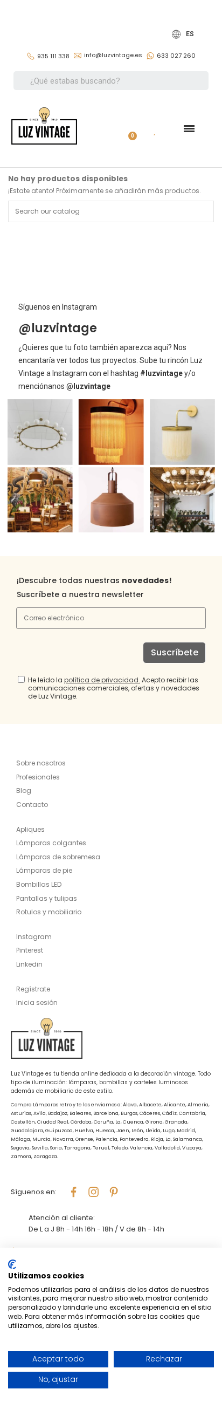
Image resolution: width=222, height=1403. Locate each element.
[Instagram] (93, 1192)
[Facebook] (73, 1192)
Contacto (32, 804)
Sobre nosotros (41, 763)
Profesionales (38, 777)
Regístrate (33, 989)
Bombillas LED (38, 884)
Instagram (34, 936)
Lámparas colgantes (51, 842)
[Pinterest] (113, 1192)
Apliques (30, 829)
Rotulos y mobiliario (48, 911)
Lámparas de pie (44, 870)
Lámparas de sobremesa (58, 856)
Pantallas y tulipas (46, 898)
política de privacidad (101, 680)
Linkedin (29, 964)
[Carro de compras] (128, 128)
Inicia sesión (37, 1002)
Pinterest (29, 950)
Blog (23, 790)
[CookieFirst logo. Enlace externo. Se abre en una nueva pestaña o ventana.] (12, 1264)
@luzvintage (57, 328)
